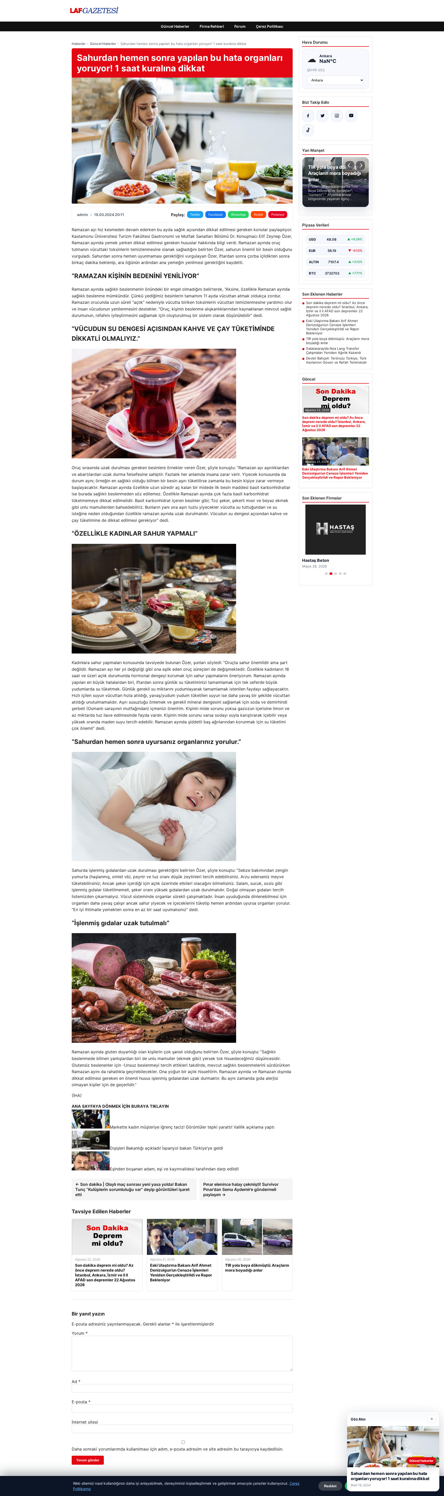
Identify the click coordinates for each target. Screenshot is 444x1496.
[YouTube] (351, 116)
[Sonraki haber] (360, 165)
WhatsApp (238, 214)
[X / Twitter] (322, 116)
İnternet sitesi (85, 1422)
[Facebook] (308, 116)
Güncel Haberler (175, 26)
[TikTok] (308, 130)
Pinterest (277, 214)
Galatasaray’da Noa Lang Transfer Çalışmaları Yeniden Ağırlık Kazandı (333, 350)
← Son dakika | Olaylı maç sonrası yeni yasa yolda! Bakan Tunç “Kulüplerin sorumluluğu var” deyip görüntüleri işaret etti (132, 1189)
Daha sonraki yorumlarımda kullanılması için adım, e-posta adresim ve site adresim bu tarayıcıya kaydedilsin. (177, 1449)
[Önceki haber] (349, 165)
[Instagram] (337, 116)
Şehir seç (316, 70)
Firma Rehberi (212, 26)
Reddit (258, 214)
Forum (240, 26)
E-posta (81, 1401)
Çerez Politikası (269, 26)
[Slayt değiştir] (326, 573)
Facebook (215, 214)
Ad (76, 1381)
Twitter (195, 214)
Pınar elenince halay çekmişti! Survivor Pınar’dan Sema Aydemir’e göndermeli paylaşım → (241, 1189)
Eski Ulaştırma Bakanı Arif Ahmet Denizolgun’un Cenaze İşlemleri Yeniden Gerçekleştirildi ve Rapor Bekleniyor (332, 327)
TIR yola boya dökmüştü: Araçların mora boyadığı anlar (337, 341)
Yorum (80, 1333)
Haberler (79, 44)
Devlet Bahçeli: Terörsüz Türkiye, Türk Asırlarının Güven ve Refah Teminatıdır (336, 360)
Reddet (330, 1486)
